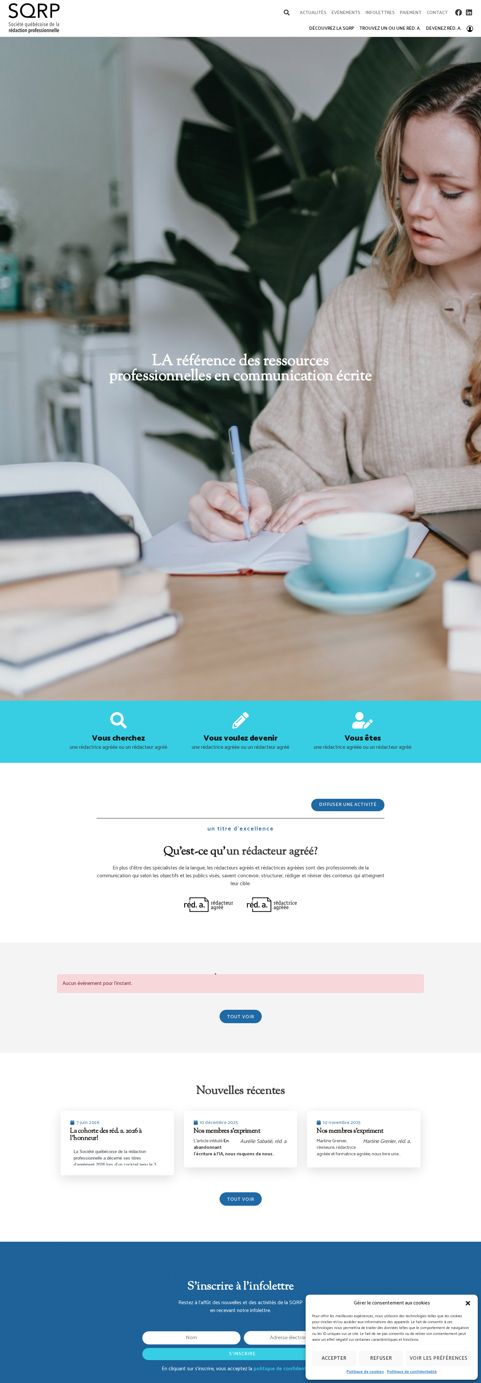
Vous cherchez (118, 738)
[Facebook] (458, 12)
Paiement (410, 13)
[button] (468, 1303)
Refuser (381, 1358)
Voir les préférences (439, 1358)
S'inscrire (242, 1354)
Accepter (334, 1358)
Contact (437, 13)
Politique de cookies (365, 1372)
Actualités (313, 13)
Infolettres (380, 13)
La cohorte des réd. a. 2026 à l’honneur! (106, 1135)
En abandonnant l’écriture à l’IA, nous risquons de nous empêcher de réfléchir (233, 1150)
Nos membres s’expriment (226, 1131)
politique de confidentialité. (286, 1368)
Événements (345, 13)
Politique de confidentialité (412, 1372)
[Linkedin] (469, 12)
